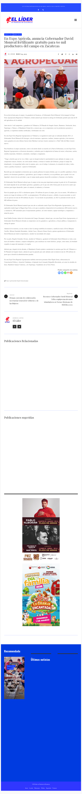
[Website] (19, 326)
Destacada (8, 34)
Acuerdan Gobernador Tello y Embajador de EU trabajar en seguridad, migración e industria (40, 462)
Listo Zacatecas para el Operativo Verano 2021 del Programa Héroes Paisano (66, 485)
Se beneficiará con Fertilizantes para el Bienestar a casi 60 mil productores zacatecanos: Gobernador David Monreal (59, 376)
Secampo (26, 281)
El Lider (36, 692)
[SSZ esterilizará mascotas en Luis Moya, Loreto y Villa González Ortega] (37, 676)
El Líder (11, 54)
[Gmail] (68, 272)
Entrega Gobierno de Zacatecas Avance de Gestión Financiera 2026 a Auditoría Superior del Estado (41, 771)
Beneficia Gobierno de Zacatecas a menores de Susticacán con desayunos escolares (66, 446)
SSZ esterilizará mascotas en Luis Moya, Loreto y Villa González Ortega (41, 686)
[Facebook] (38, 10)
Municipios (17, 34)
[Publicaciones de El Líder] (5, 54)
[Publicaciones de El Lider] (32, 692)
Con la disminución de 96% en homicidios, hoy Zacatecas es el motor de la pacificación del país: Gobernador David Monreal (40, 739)
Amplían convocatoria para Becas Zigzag (39, 711)
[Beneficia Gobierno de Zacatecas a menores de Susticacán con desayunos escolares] (63, 435)
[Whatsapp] (65, 272)
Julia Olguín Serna (18, 281)
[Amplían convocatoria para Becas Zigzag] (37, 702)
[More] (71, 272)
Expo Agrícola (10, 281)
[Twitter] (62, 272)
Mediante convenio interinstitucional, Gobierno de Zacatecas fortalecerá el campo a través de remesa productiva (21, 376)
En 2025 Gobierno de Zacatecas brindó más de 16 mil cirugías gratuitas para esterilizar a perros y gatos (40, 487)
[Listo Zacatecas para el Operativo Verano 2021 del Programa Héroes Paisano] (63, 475)
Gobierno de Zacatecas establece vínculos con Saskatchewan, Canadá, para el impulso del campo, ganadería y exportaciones (21, 406)
